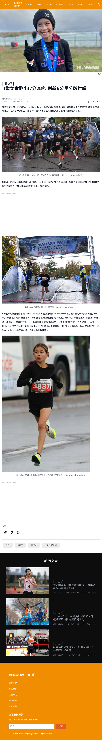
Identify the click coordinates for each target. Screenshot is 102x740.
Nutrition (60, 4)
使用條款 (12, 700)
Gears (39, 4)
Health (49, 4)
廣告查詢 (12, 706)
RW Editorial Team (14, 99)
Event (79, 4)
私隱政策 (12, 694)
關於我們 (12, 683)
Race (71, 4)
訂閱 (61, 726)
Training (29, 4)
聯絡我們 (12, 688)
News (7, 4)
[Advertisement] (51, 213)
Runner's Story (18, 4)
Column (89, 4)
